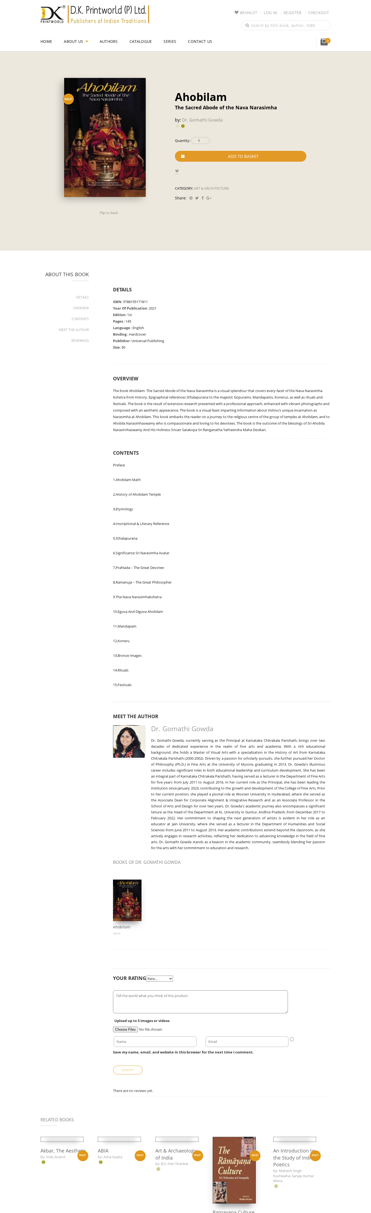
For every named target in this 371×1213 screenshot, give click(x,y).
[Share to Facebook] (202, 197)
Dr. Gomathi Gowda (201, 120)
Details (83, 297)
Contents (80, 319)
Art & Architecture (211, 188)
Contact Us (202, 41)
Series (171, 41)
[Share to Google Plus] (208, 197)
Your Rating (129, 978)
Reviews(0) (81, 340)
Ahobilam (121, 926)
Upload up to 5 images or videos (140, 1020)
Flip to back (109, 212)
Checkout (318, 12)
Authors (109, 41)
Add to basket (243, 156)
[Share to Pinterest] (190, 197)
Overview (81, 308)
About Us (74, 41)
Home (46, 41)
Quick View (119, 1169)
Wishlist (247, 12)
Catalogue (142, 41)
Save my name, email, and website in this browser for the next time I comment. (177, 1052)
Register (292, 12)
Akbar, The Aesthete (53, 1205)
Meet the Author (74, 329)
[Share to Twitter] (196, 197)
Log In (269, 12)
